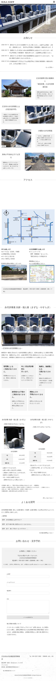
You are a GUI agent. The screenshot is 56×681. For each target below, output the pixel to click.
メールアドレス (11, 582)
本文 (8, 599)
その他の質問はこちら (46, 533)
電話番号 (9, 590)
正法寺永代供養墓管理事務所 (24, 675)
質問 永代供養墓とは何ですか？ (12, 520)
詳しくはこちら (48, 498)
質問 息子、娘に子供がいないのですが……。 (15, 528)
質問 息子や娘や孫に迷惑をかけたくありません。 (17, 524)
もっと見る (49, 67)
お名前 (8, 574)
